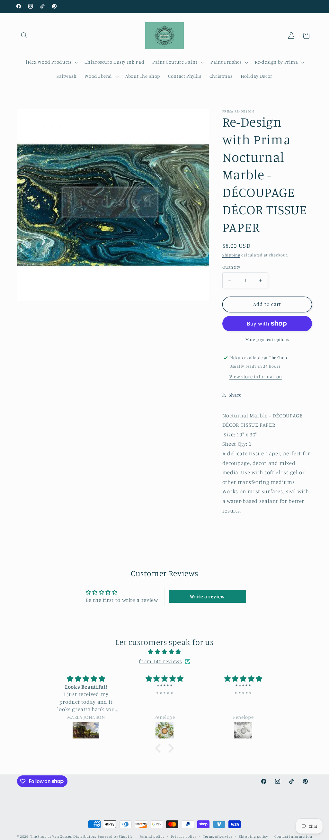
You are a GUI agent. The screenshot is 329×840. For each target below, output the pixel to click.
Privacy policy (183, 836)
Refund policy (151, 836)
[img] (164, 652)
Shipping (231, 255)
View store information (255, 376)
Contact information (293, 836)
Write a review (207, 596)
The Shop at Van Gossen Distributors (63, 836)
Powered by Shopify (115, 836)
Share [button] (235, 395)
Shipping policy (253, 836)
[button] (24, 35)
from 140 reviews (160, 661)
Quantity (231, 267)
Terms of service (218, 836)
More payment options (267, 339)
